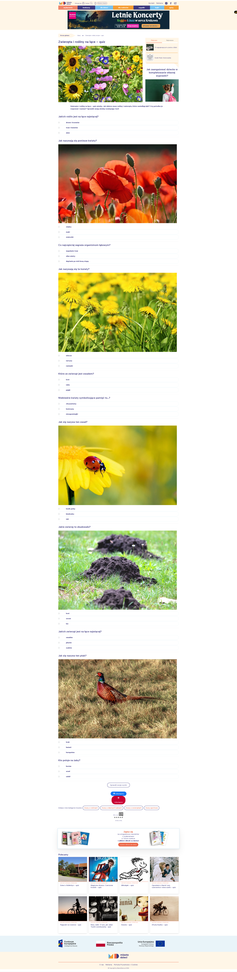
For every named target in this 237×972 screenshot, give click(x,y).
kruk (68, 742)
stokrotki (70, 237)
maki (68, 232)
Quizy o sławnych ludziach (112, 808)
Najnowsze (169, 40)
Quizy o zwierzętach (133, 808)
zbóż (68, 133)
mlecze (69, 356)
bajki (157, 8)
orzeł (68, 771)
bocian (68, 766)
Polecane (154, 40)
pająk (68, 390)
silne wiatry (70, 256)
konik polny (70, 509)
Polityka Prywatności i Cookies (126, 965)
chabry (68, 227)
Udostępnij (119, 794)
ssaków (69, 648)
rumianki (69, 366)
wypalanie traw (72, 251)
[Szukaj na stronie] (89, 3)
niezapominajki (72, 414)
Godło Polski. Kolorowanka (163, 58)
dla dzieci (104, 8)
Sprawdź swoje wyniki (118, 785)
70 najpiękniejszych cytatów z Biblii (166, 47)
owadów (69, 637)
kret (67, 380)
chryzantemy (71, 404)
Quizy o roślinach (91, 808)
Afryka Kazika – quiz (160, 925)
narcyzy (69, 361)
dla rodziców (123, 8)
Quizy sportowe (152, 808)
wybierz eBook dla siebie (128, 844)
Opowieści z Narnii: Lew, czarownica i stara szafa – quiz (164, 886)
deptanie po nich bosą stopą (77, 261)
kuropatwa (70, 752)
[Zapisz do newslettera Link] (175, 3)
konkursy (86, 8)
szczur (68, 619)
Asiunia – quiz (126, 925)
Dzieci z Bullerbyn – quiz (69, 885)
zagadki (142, 8)
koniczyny (70, 409)
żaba (68, 385)
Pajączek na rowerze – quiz (70, 925)
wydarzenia (68, 8)
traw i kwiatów (72, 128)
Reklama (159, 3)
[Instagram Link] (166, 3)
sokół (68, 777)
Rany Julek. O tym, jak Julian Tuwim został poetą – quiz (102, 926)
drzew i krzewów (72, 123)
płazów (69, 643)
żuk (67, 519)
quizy (171, 8)
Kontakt (152, 3)
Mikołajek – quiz (127, 885)
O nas (101, 965)
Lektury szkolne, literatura (68, 883)
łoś (67, 624)
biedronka (70, 514)
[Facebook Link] (171, 3)
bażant (68, 747)
